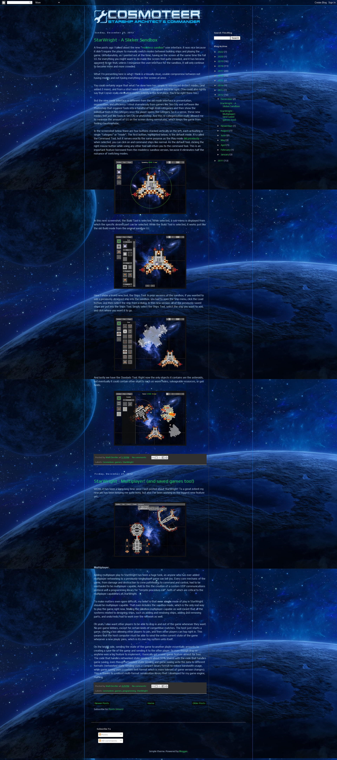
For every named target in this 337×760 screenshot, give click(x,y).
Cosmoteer (108, 462)
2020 (221, 56)
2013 (221, 90)
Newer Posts (102, 703)
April (223, 145)
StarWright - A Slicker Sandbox (125, 39)
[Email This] (153, 457)
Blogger (183, 751)
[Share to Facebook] (163, 457)
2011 (221, 160)
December (227, 99)
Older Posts (199, 703)
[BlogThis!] (156, 457)
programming (129, 690)
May (223, 140)
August (225, 130)
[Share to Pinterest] (166, 457)
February (226, 149)
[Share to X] (159, 457)
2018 (221, 66)
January (225, 154)
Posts (104, 734)
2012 (221, 94)
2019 (221, 61)
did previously (191, 138)
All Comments (109, 740)
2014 (221, 85)
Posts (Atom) (116, 709)
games (118, 462)
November (227, 125)
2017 (221, 71)
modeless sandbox (152, 47)
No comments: (139, 457)
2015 (221, 80)
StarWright (128, 462)
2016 (221, 75)
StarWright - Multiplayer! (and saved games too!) (144, 481)
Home (151, 703)
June (223, 135)
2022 (221, 51)
